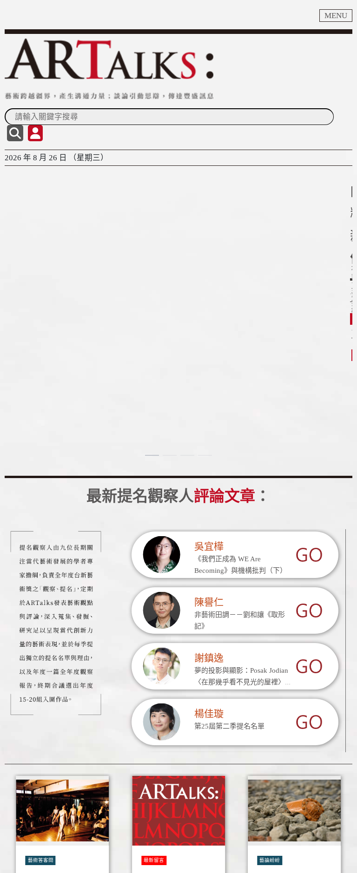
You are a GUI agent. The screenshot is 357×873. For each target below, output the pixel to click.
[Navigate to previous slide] (16, 862)
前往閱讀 (26, 327)
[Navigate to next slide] (341, 862)
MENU (335, 15)
